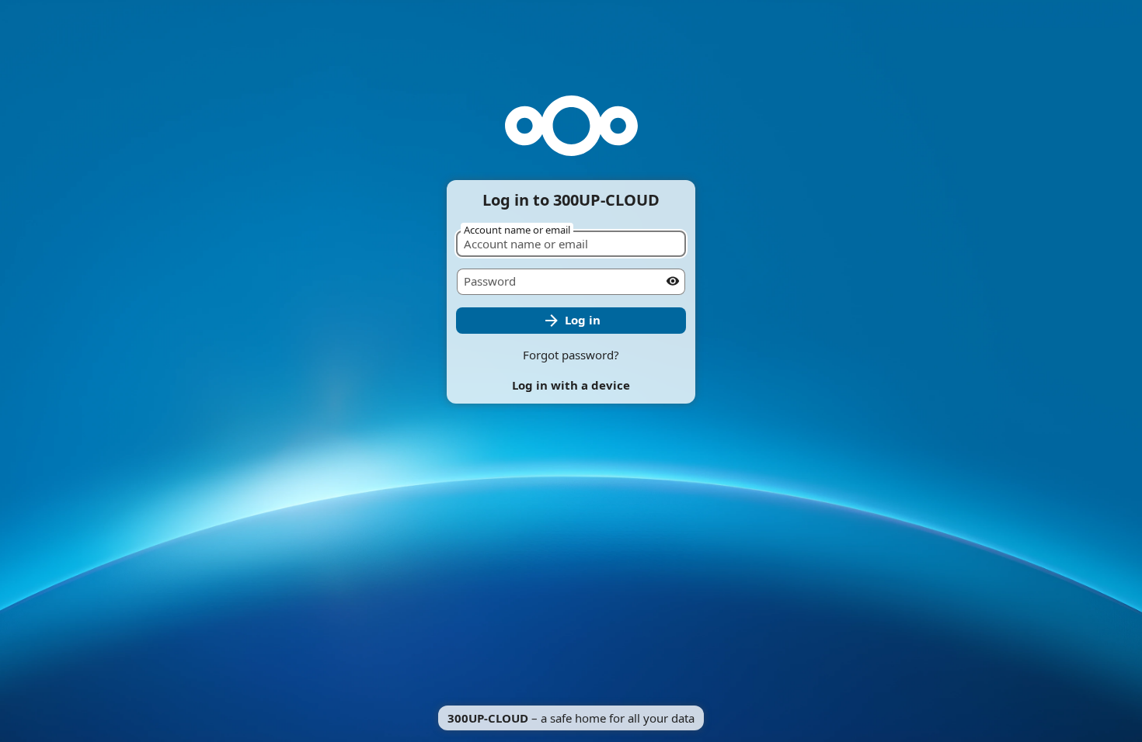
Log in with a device (571, 385)
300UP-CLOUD (487, 718)
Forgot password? (571, 354)
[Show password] (672, 281)
